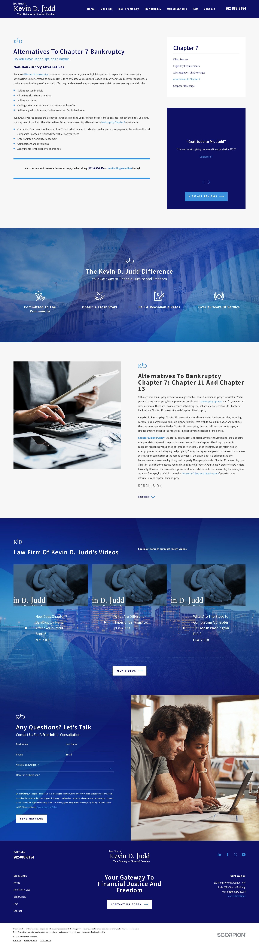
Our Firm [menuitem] (106, 8)
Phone (19, 754)
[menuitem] (206, 59)
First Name (22, 744)
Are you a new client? (27, 764)
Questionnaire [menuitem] (177, 8)
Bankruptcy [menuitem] (153, 8)
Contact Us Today (126, 904)
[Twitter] (235, 854)
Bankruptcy (19, 896)
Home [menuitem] (91, 8)
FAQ (15, 903)
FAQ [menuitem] (195, 8)
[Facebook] (227, 854)
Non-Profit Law (21, 889)
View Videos (126, 670)
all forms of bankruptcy (35, 74)
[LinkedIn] (219, 854)
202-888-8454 (235, 8)
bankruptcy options (211, 401)
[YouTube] (244, 854)
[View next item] (209, 182)
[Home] (34, 9)
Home (16, 882)
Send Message (31, 818)
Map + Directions (237, 896)
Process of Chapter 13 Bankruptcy (200, 473)
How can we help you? (28, 774)
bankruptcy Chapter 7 (113, 122)
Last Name (71, 744)
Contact (17, 911)
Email (69, 754)
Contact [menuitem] (209, 8)
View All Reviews (203, 196)
